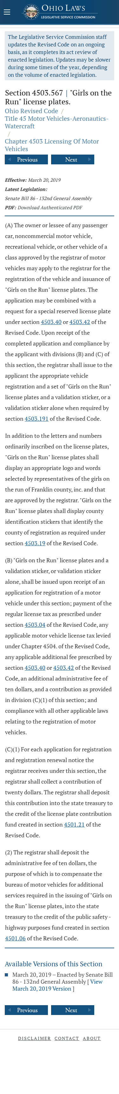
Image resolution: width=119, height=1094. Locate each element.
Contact (67, 1038)
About (92, 1038)
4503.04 (35, 624)
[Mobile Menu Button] (7, 12)
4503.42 (79, 322)
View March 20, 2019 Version (57, 985)
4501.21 (74, 824)
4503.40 (51, 322)
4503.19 (35, 543)
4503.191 (37, 418)
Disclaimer (34, 1038)
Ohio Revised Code (31, 111)
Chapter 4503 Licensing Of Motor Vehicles (52, 145)
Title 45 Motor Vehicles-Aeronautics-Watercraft (57, 122)
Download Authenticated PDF (49, 207)
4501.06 (15, 938)
